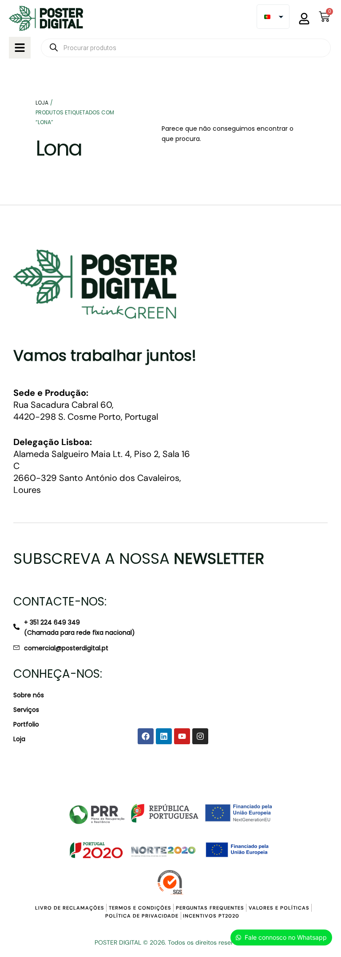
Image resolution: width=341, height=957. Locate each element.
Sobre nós (28, 695)
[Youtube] (182, 736)
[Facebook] (146, 736)
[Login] (304, 18)
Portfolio (26, 724)
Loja (19, 738)
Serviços (26, 709)
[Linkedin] (164, 736)
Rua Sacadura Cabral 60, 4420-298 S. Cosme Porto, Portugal (85, 404)
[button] (20, 48)
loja (42, 102)
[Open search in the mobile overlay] (186, 48)
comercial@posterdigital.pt (66, 648)
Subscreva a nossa (138, 558)
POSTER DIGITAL (118, 942)
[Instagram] (200, 736)
